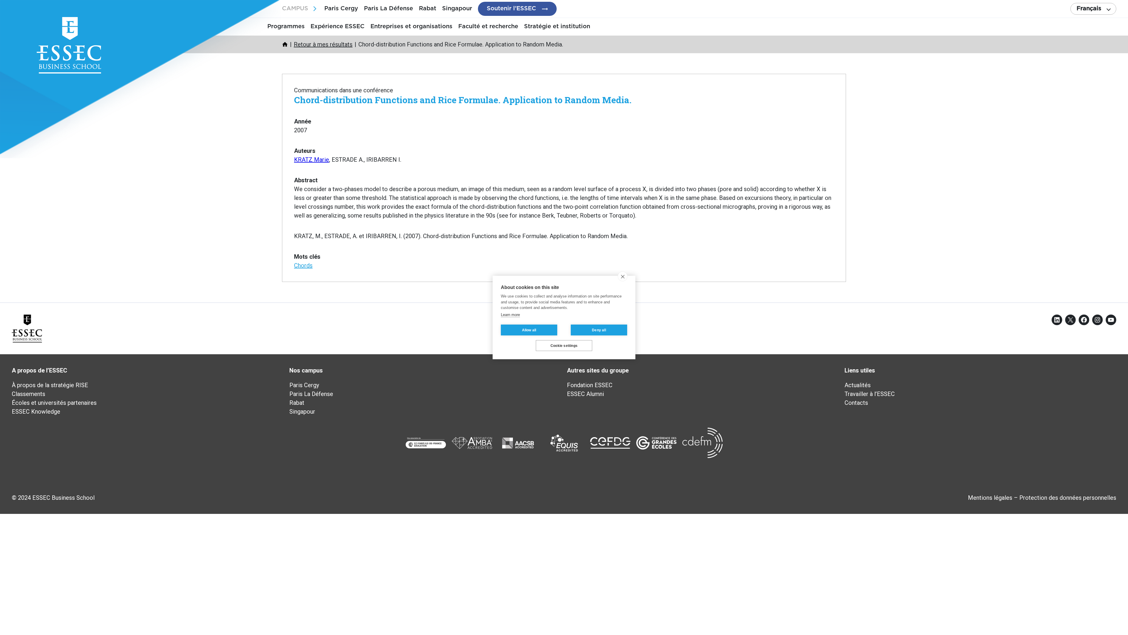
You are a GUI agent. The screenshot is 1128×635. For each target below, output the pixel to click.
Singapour (457, 8)
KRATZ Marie (311, 159)
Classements (28, 393)
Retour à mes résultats (323, 44)
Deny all (599, 330)
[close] (622, 276)
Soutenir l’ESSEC (511, 8)
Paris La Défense (388, 8)
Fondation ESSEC (589, 385)
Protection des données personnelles (1067, 497)
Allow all (529, 330)
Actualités (858, 385)
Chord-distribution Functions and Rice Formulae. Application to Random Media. (463, 100)
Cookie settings (564, 346)
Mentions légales (990, 497)
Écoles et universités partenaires (54, 402)
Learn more (510, 315)
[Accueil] (285, 44)
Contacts (856, 402)
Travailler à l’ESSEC (870, 393)
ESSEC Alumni (585, 393)
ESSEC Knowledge (36, 411)
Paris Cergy (341, 8)
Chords (303, 265)
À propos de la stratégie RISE (50, 385)
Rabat (427, 8)
